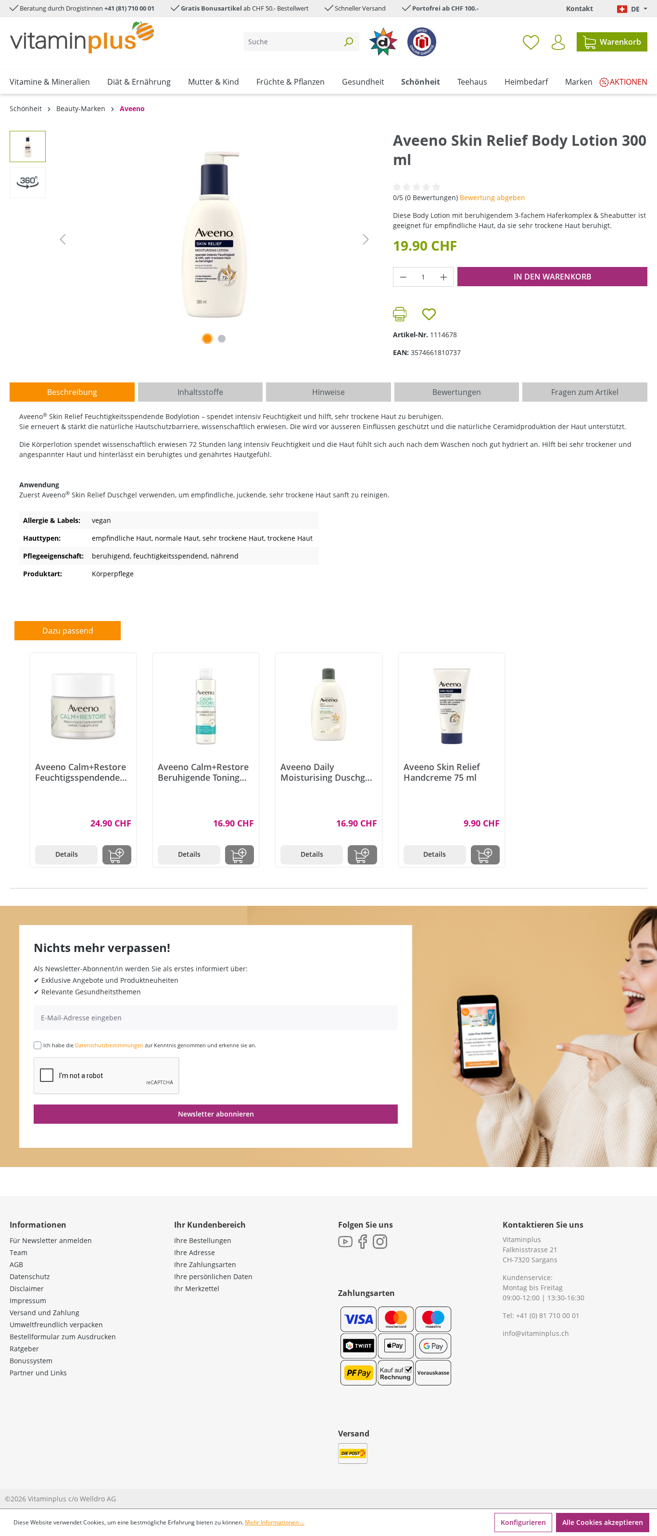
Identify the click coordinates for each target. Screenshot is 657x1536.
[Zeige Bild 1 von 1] (207, 339)
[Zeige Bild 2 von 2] (222, 339)
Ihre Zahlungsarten (205, 1264)
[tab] (72, 392)
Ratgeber (24, 1348)
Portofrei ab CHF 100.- (445, 8)
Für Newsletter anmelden (51, 1240)
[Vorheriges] (62, 239)
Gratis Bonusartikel (211, 8)
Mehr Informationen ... (274, 1522)
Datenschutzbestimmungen (109, 1045)
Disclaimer (27, 1288)
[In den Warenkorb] (116, 854)
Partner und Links (38, 1372)
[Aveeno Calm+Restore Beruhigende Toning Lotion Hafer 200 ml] (206, 706)
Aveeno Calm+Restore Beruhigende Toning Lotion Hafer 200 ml (203, 772)
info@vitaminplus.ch (536, 1333)
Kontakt (579, 8)
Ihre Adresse (194, 1252)
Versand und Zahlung (44, 1312)
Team (18, 1252)
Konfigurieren (523, 1522)
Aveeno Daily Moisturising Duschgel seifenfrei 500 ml (326, 772)
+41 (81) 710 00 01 (129, 8)
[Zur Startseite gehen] (82, 37)
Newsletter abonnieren (216, 1113)
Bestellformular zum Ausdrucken (63, 1336)
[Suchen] (348, 41)
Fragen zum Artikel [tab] (585, 392)
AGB (16, 1264)
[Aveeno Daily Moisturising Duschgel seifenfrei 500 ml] (328, 706)
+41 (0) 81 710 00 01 (548, 1315)
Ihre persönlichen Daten (213, 1276)
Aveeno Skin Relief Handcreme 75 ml (442, 772)
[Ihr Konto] (558, 42)
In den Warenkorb (553, 276)
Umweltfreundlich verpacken (56, 1324)
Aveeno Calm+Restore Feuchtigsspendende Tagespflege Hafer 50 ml (80, 772)
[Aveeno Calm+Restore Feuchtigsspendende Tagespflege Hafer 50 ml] (83, 706)
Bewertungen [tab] (456, 392)
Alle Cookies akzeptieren (602, 1522)
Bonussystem (31, 1360)
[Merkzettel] (531, 41)
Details (66, 854)
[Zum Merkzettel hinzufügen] (429, 314)
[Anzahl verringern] (403, 277)
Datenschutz (30, 1276)
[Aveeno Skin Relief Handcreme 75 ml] (452, 706)
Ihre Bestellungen (202, 1240)
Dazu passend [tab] (67, 630)
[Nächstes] (366, 239)
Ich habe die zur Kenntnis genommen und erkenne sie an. (149, 1045)
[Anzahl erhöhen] (444, 277)
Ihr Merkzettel (196, 1288)
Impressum (28, 1300)
